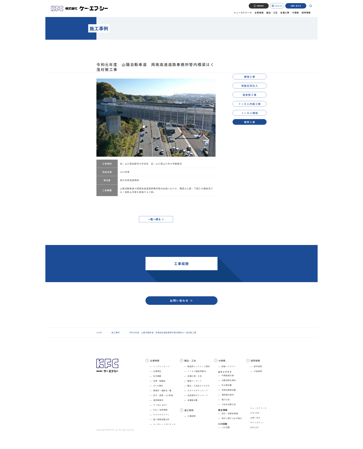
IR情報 (295, 12)
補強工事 (249, 76)
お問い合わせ (296, 6)
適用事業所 (158, 400)
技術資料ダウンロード (197, 395)
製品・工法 (271, 12)
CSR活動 (226, 427)
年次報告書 (227, 385)
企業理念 (157, 371)
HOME (99, 332)
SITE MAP (254, 412)
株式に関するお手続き (232, 418)
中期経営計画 (228, 375)
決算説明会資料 (229, 380)
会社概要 (157, 376)
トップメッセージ (161, 366)
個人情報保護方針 (161, 419)
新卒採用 (258, 366)
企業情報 (259, 12)
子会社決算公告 (229, 404)
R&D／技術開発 (160, 409)
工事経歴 (191, 416)
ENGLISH (278, 6)
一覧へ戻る (154, 219)
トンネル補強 (249, 113)
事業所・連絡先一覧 (162, 390)
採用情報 (306, 12)
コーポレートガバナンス (164, 424)
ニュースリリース (243, 12)
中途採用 (258, 371)
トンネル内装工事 (249, 104)
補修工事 (249, 122)
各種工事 (284, 12)
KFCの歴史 (158, 385)
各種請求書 (192, 400)
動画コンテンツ (194, 380)
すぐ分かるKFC (160, 404)
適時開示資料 (228, 394)
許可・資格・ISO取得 (163, 395)
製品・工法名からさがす (198, 385)
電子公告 (226, 399)
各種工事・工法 (194, 376)
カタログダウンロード (197, 390)
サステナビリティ (161, 414)
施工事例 (115, 332)
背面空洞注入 (249, 85)
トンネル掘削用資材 (196, 371)
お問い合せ (255, 417)
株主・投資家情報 (230, 413)
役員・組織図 (159, 380)
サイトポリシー (257, 422)
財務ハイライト (229, 366)
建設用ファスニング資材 (198, 366)
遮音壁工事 (250, 95)
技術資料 (260, 6)
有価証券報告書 (229, 389)
